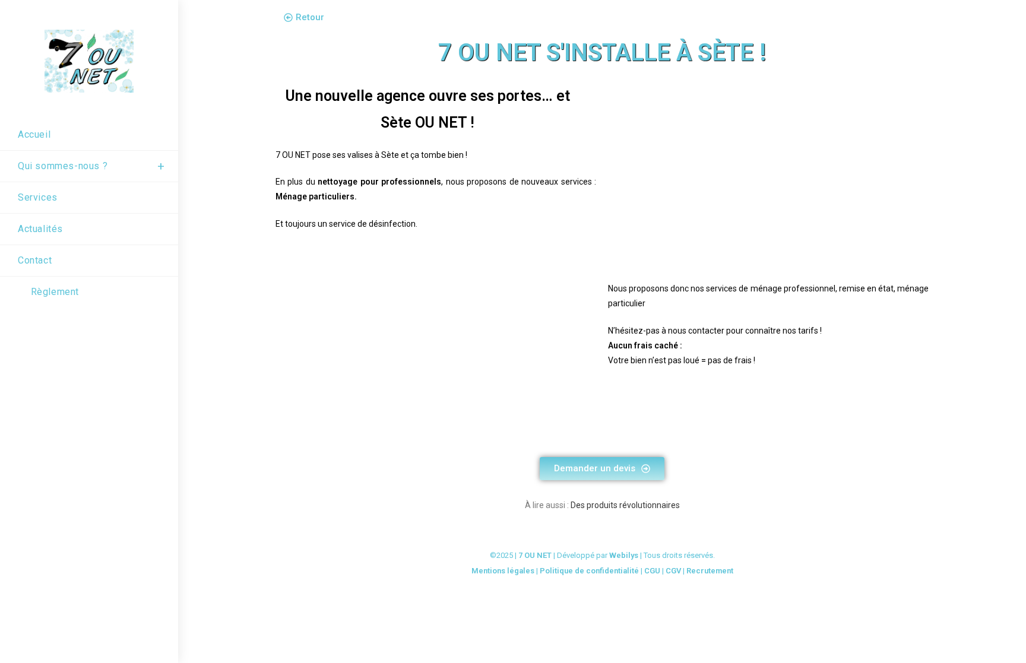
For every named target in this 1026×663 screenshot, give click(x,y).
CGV (673, 570)
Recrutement (709, 570)
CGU (652, 570)
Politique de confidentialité (589, 570)
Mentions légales (502, 570)
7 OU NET (535, 555)
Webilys (623, 555)
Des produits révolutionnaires (625, 505)
